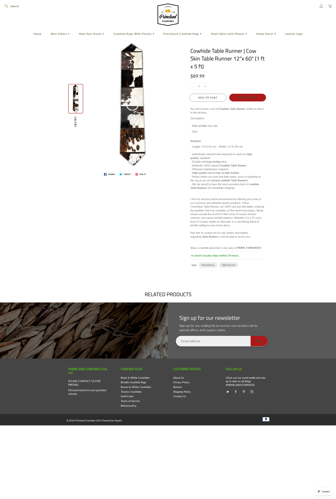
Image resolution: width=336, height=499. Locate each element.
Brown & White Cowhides (136, 387)
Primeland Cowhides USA (87, 420)
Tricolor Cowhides (131, 391)
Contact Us (179, 396)
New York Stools (91, 33)
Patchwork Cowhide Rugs (181, 33)
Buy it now (247, 97)
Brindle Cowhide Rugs (133, 382)
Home (37, 33)
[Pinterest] (244, 392)
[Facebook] (236, 392)
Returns (177, 387)
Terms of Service (130, 401)
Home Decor (265, 33)
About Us (178, 377)
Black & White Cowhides (135, 377)
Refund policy (128, 405)
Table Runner (229, 264)
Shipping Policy (182, 391)
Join (259, 341)
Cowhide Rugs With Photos (133, 33)
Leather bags (294, 33)
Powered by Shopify (112, 420)
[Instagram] (252, 392)
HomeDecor (208, 264)
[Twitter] (228, 392)
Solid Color (127, 396)
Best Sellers (59, 33)
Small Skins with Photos (228, 33)
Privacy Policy (181, 382)
